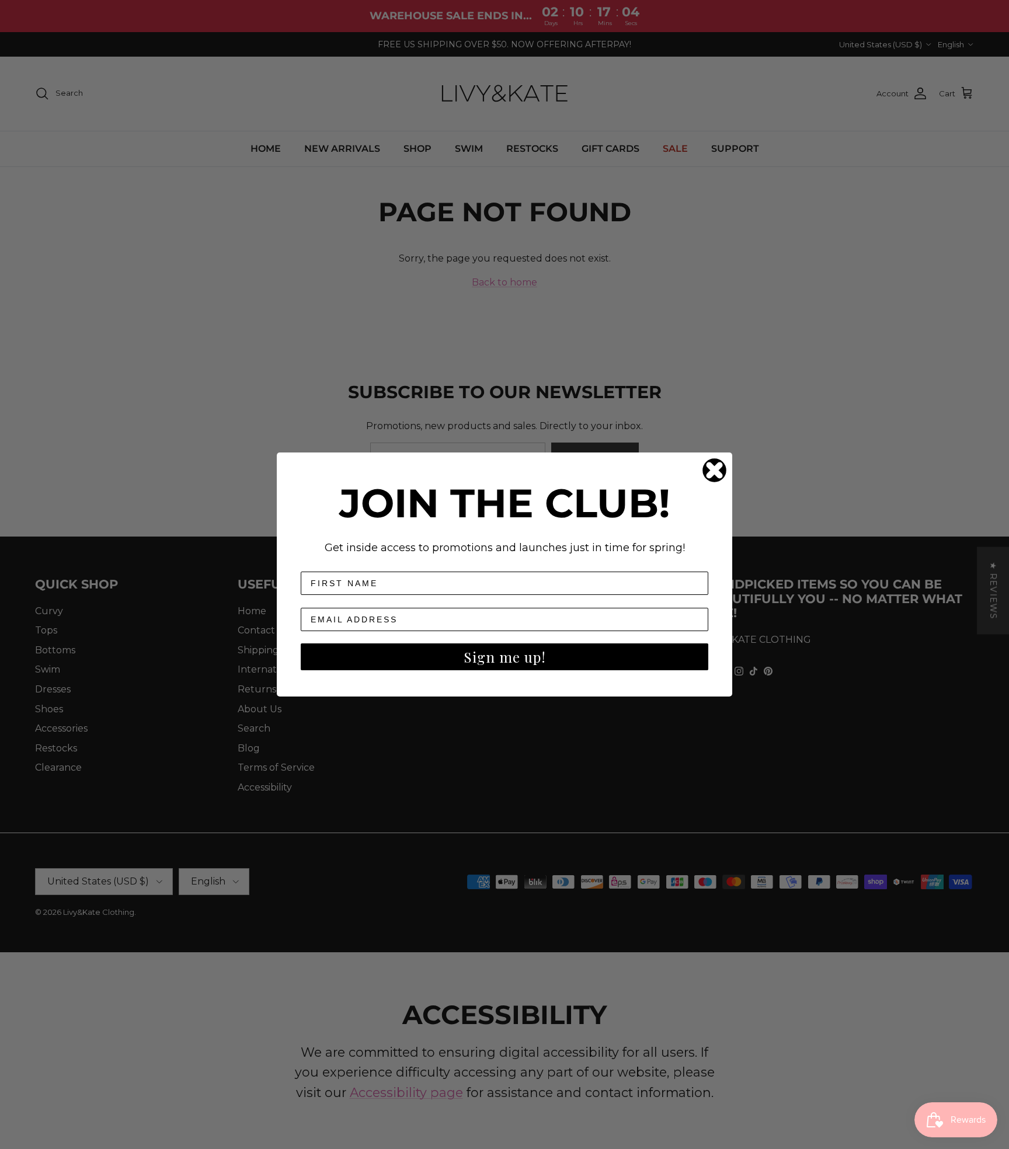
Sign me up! (505, 656)
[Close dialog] (714, 470)
